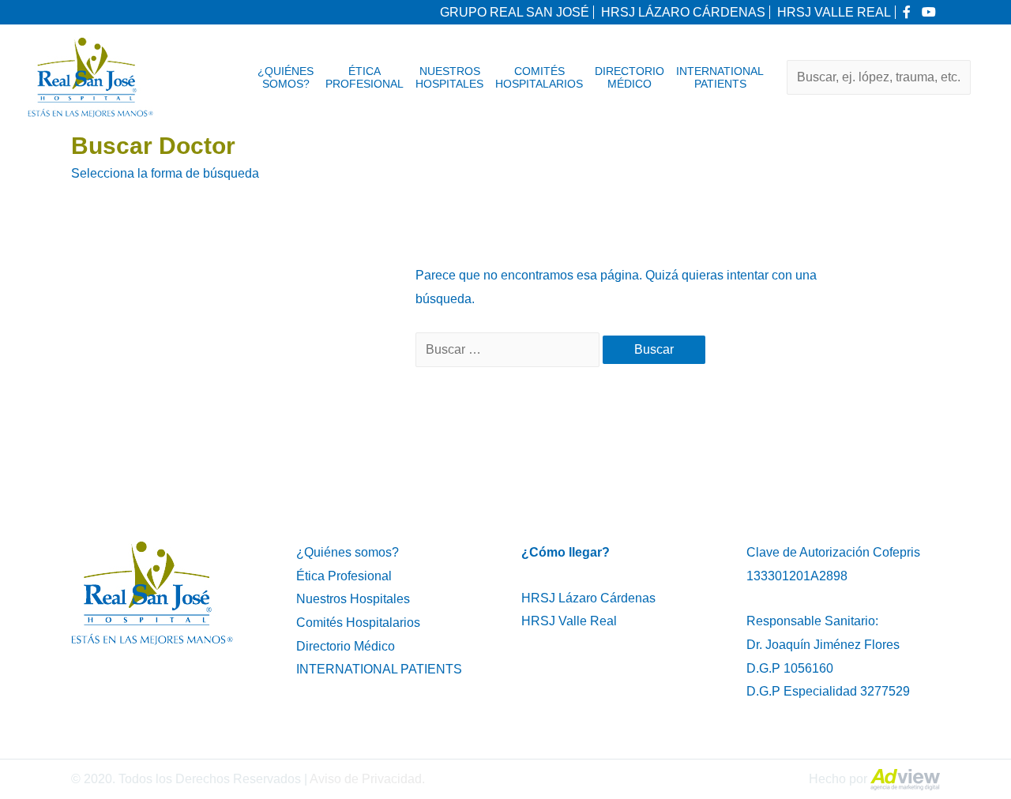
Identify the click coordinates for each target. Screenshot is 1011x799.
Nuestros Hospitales (449, 77)
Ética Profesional (364, 77)
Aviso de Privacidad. (367, 779)
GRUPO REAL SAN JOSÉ (514, 12)
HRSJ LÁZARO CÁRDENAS (683, 12)
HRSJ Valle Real (569, 621)
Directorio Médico (629, 77)
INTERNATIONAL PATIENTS (720, 77)
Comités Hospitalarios (539, 77)
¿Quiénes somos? (285, 77)
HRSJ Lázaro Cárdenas (588, 598)
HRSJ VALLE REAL (834, 12)
